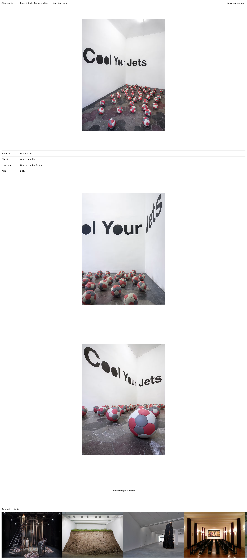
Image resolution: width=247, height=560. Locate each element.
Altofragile (7, 2)
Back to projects (235, 2)
